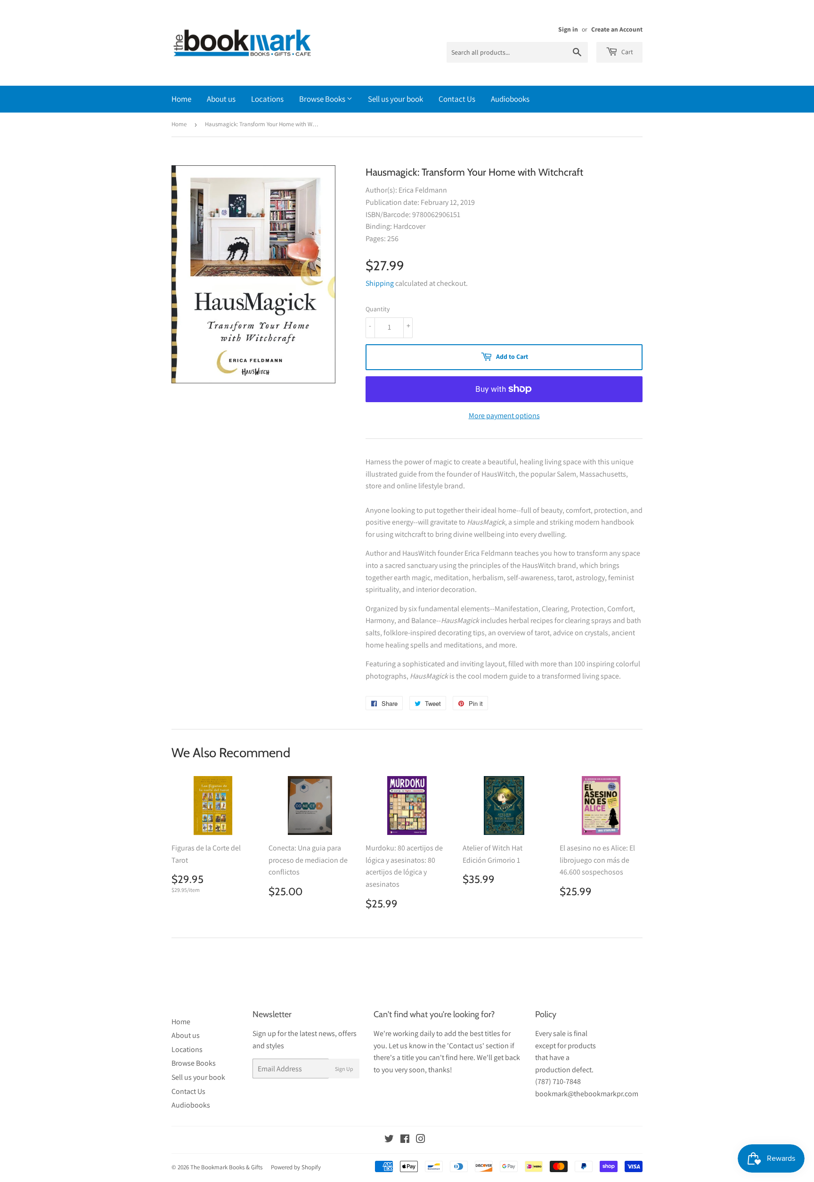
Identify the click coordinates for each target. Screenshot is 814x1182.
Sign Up (344, 1068)
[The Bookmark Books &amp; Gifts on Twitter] (389, 1140)
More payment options (504, 416)
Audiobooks (510, 99)
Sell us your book (395, 99)
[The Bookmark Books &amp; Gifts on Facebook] (405, 1140)
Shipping (380, 283)
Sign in (568, 29)
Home (181, 99)
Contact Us (457, 99)
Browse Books (323, 99)
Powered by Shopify (296, 1167)
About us (221, 99)
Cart (626, 52)
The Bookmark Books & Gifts (226, 1167)
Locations (267, 99)
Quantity (378, 309)
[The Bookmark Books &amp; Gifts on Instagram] (420, 1140)
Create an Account (617, 29)
